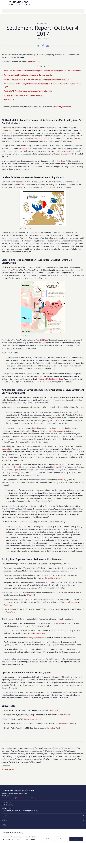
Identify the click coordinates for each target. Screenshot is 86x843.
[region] (43, 836)
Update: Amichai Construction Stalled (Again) (23, 95)
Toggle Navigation (3, 3)
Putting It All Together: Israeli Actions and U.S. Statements (28, 91)
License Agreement (22, 798)
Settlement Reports (8, 769)
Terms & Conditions (8, 798)
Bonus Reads (9, 100)
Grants (4, 820)
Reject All (63, 839)
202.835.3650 (7, 803)
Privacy (33, 798)
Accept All (76, 839)
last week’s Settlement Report (51, 379)
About (4, 816)
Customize (49, 839)
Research (5, 825)
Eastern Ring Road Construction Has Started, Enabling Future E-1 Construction (36, 79)
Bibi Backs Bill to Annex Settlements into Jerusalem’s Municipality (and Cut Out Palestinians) (42, 70)
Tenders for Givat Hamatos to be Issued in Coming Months (28, 75)
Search (82, 11)
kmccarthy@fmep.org (62, 107)
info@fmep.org (7, 805)
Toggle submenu (76, 816)
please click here (33, 62)
